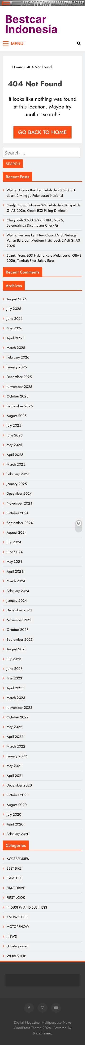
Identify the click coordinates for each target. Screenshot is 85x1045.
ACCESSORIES (18, 858)
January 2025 (17, 483)
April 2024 (15, 571)
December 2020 (19, 785)
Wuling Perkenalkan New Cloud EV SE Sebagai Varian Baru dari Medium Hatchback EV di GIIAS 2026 (43, 240)
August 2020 (17, 804)
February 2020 (18, 834)
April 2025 (15, 454)
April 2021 (15, 775)
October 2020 (18, 795)
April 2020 (15, 824)
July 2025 (14, 425)
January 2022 (17, 756)
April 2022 (15, 736)
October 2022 (18, 717)
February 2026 (18, 357)
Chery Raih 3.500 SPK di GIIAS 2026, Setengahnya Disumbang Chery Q (35, 223)
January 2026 (17, 367)
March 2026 (16, 347)
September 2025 (20, 406)
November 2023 (19, 620)
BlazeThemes (42, 1033)
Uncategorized (18, 946)
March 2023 (16, 697)
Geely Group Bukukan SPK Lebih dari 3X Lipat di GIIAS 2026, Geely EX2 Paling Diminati (43, 208)
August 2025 (16, 415)
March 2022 (16, 746)
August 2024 (17, 532)
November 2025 (19, 386)
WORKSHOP (16, 956)
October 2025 (17, 396)
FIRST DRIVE (16, 888)
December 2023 (19, 610)
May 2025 (14, 444)
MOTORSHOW (18, 926)
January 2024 (17, 600)
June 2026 (15, 318)
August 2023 (16, 649)
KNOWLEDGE (17, 917)
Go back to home (42, 132)
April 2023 (15, 688)
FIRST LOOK (16, 897)
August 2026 (17, 299)
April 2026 (15, 338)
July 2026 (14, 308)
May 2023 (14, 678)
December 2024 (19, 493)
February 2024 (18, 591)
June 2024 (15, 552)
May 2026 (14, 328)
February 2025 (18, 474)
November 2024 (19, 503)
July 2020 (14, 814)
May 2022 (14, 726)
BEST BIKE (14, 868)
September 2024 (20, 522)
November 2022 (19, 707)
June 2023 (14, 668)
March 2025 (16, 464)
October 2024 (18, 513)
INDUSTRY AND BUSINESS (27, 907)
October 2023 (17, 629)
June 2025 (14, 435)
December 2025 (19, 376)
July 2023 (14, 659)
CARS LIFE (14, 878)
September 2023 (20, 639)
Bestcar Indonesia (31, 24)
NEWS (12, 936)
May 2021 (14, 765)
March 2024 (16, 581)
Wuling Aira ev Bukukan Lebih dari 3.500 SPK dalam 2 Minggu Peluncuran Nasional (41, 193)
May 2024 (14, 561)
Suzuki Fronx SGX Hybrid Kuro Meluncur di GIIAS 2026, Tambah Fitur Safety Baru (44, 258)
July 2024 (14, 542)
